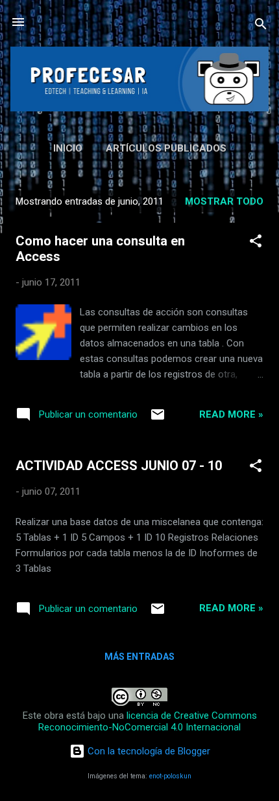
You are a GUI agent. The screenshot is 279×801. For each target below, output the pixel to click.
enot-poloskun (170, 776)
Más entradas (139, 656)
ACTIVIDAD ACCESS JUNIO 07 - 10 (119, 465)
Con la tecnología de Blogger (147, 751)
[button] (255, 243)
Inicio (67, 148)
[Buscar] (261, 26)
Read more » (231, 414)
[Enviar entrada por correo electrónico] (157, 419)
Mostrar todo (224, 201)
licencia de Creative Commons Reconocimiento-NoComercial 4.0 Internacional (147, 721)
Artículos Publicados (166, 148)
